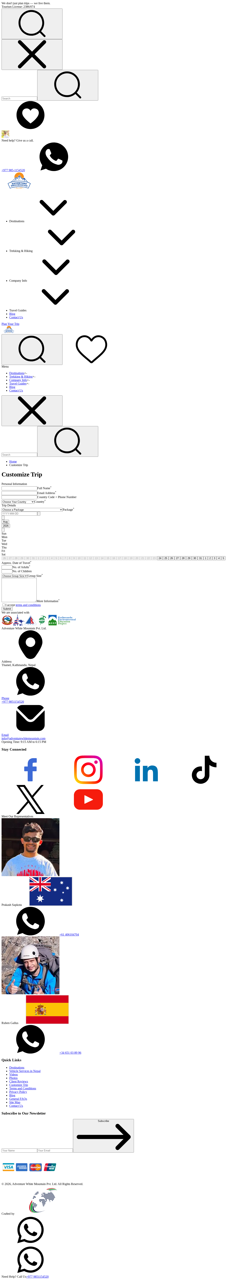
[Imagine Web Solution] (43, 1213)
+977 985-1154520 (13, 170)
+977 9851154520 (13, 700)
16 (113, 558)
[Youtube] (88, 813)
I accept (23, 605)
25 (165, 558)
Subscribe (103, 1121)
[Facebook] (30, 783)
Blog (12, 313)
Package (68, 509)
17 (119, 558)
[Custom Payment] (30, 1180)
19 (131, 558)
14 (102, 558)
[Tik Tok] (204, 783)
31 (33, 558)
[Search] (67, 85)
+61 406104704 (69, 934)
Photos (13, 1078)
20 (136, 558)
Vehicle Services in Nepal (25, 1071)
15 (108, 558)
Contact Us (16, 317)
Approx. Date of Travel (16, 563)
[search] (67, 441)
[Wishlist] (30, 128)
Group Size (35, 575)
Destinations (16, 373)
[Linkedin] (146, 783)
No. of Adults (21, 567)
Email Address (46, 493)
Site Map (14, 1102)
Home (13, 461)
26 (4, 558)
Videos (13, 1074)
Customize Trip (18, 1085)
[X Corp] (30, 813)
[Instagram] (88, 783)
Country (40, 501)
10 (79, 558)
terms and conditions (28, 605)
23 (154, 558)
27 (10, 558)
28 (16, 558)
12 (90, 558)
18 (125, 558)
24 (160, 558)
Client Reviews (18, 1081)
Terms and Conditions (22, 1088)
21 (142, 558)
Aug (5, 521)
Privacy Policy (18, 1092)
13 (96, 558)
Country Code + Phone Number (56, 497)
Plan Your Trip (10, 324)
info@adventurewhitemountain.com (23, 736)
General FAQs (18, 1098)
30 (27, 558)
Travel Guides (17, 383)
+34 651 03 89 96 (70, 1052)
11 (85, 558)
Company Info (18, 380)
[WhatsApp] (30, 1243)
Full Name (44, 488)
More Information (48, 601)
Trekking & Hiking (21, 376)
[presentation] (19, 514)
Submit (7, 608)
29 (21, 558)
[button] (32, 23)
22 (148, 558)
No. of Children (22, 571)
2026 (5, 525)
